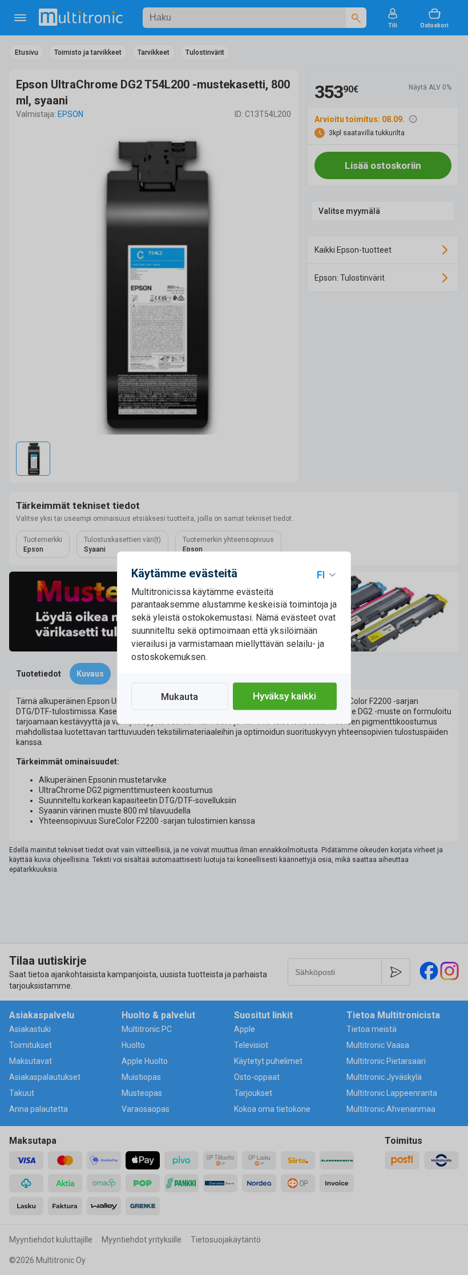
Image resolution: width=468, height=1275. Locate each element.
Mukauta (179, 696)
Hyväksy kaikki (284, 696)
